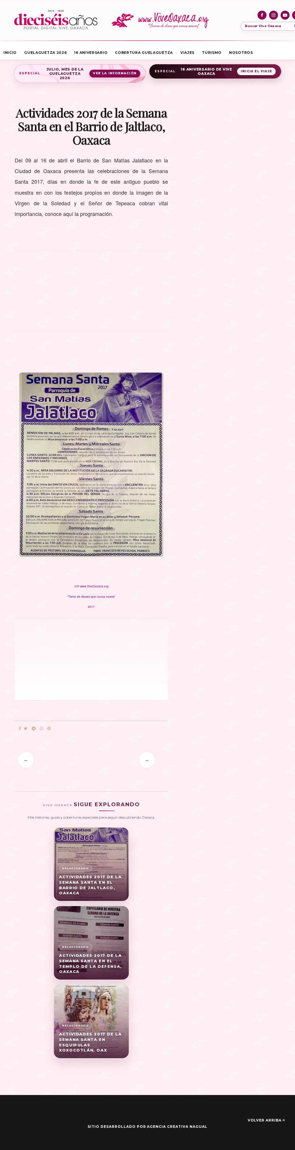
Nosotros (241, 52)
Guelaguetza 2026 (45, 52)
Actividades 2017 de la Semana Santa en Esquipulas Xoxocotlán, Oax (90, 1042)
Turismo (212, 52)
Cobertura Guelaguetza (144, 52)
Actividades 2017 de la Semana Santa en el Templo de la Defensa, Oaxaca (90, 963)
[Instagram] (273, 15)
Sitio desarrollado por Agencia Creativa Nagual (147, 1126)
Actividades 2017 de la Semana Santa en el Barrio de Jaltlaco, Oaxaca (90, 884)
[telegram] (34, 728)
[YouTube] (285, 15)
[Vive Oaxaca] (161, 20)
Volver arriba (264, 1120)
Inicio (10, 52)
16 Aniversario (90, 52)
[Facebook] (262, 15)
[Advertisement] (91, 294)
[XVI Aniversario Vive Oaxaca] (55, 20)
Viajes (187, 52)
